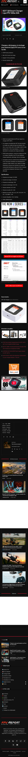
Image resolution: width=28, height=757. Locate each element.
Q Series (4, 432)
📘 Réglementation (6, 549)
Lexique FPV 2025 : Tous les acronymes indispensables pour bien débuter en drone (13, 566)
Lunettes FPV (5, 587)
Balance (4, 425)
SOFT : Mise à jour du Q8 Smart (14, 285)
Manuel (7, 256)
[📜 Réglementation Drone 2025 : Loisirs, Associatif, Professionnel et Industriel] (14, 539)
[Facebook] (3, 39)
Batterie (8, 425)
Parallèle (4, 430)
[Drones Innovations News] (9, 1)
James (14, 442)
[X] (7, 39)
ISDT (9, 429)
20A (6, 423)
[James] (7, 447)
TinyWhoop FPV (5, 497)
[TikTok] (19, 448)
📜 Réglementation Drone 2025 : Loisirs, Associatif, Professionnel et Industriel (12, 547)
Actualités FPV (5, 568)
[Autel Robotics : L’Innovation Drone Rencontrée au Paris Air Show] (5, 659)
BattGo (4, 427)
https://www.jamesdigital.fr (16, 444)
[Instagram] (14, 448)
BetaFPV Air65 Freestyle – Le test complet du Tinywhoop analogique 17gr (13, 494)
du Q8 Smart (20, 256)
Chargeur (8, 427)
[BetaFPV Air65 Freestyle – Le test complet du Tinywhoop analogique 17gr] (14, 487)
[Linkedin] (17, 448)
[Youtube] (12, 451)
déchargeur (4, 429)
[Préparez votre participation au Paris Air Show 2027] (14, 468)
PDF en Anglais (12, 256)
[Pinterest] (10, 39)
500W (9, 423)
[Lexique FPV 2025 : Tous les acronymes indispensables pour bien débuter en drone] (14, 558)
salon (3, 478)
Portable (9, 430)
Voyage (8, 432)
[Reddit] (20, 741)
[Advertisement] (14, 405)
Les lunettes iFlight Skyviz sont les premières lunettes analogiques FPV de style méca (13, 585)
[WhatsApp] (13, 39)
